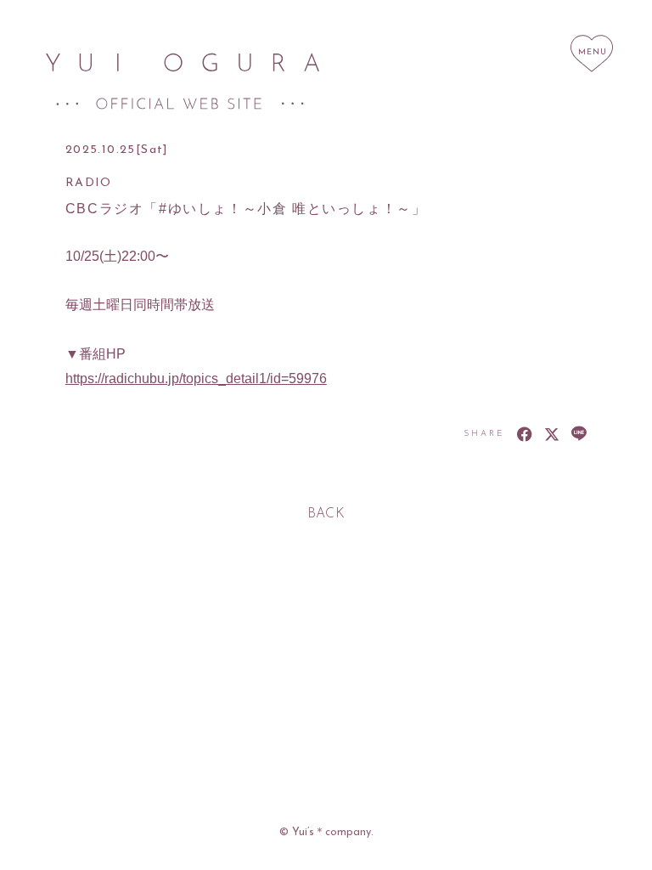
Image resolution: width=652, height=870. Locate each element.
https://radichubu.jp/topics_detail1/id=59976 (196, 378)
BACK (326, 514)
